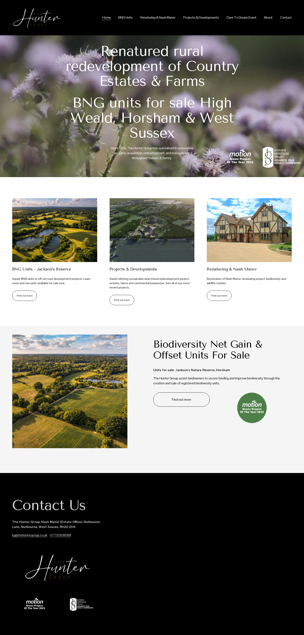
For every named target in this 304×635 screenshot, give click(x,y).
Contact (286, 17)
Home (106, 17)
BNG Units (125, 17)
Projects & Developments (201, 17)
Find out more (24, 295)
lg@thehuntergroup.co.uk (29, 535)
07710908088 (60, 535)
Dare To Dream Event (241, 17)
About (268, 17)
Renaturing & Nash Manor (158, 17)
